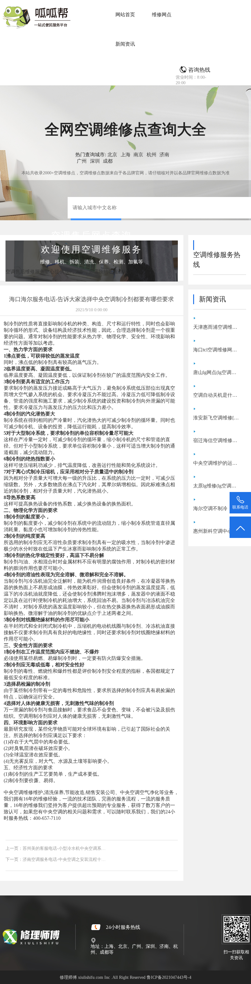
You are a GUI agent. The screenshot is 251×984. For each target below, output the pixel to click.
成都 (108, 161)
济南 (164, 154)
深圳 (95, 161)
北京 (112, 154)
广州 (82, 161)
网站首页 (125, 14)
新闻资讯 (125, 44)
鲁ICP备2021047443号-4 (169, 977)
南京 (138, 154)
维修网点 (161, 14)
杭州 (151, 154)
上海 (125, 154)
